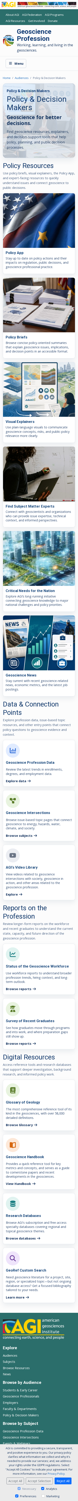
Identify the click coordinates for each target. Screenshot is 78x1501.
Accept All (15, 1481)
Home (7, 78)
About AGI (12, 15)
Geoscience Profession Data (23, 1431)
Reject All (63, 1481)
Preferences (28, 1496)
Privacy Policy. (56, 1474)
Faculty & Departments (20, 1408)
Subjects (9, 1361)
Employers (10, 1402)
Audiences (22, 78)
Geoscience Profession (34, 35)
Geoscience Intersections (21, 1437)
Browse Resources (16, 1368)
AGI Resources (15, 21)
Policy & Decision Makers (21, 1415)
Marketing (52, 1496)
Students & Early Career (20, 1390)
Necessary (29, 1489)
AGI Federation (32, 15)
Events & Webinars (16, 1443)
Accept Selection (39, 1481)
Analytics (51, 1489)
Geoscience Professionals (21, 1396)
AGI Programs (54, 15)
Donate (53, 21)
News (7, 1374)
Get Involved (36, 21)
